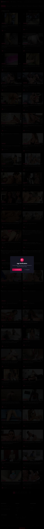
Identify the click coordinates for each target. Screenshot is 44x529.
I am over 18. (17, 269)
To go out (27, 269)
